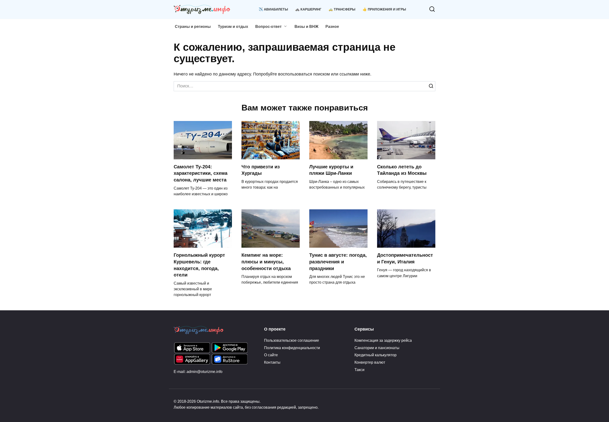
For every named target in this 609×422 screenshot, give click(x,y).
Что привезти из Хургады (260, 170)
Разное (332, 27)
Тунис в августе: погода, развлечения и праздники (338, 261)
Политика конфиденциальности (292, 348)
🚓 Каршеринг (308, 9)
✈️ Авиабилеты (273, 9)
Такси (359, 369)
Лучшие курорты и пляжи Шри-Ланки (331, 170)
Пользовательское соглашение (291, 340)
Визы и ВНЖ (306, 27)
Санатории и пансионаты (376, 348)
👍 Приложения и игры (384, 9)
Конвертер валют (369, 362)
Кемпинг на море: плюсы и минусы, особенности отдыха (266, 261)
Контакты (272, 362)
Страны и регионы (193, 27)
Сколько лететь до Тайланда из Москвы (402, 170)
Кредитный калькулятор (375, 355)
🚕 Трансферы (342, 9)
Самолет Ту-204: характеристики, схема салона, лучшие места (200, 173)
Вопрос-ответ (268, 27)
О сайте (271, 355)
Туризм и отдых (233, 27)
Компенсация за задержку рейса (383, 340)
